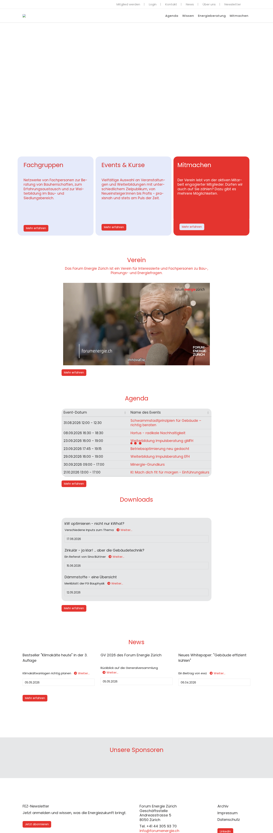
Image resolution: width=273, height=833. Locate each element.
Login (152, 4)
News (190, 4)
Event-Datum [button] (75, 412)
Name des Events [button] (146, 412)
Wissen (188, 16)
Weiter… (126, 530)
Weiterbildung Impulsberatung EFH (160, 456)
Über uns (209, 4)
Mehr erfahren (36, 228)
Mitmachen (239, 16)
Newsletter (232, 4)
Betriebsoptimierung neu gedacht (160, 448)
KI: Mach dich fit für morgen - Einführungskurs (170, 472)
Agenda (171, 16)
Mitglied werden (128, 4)
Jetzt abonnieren (37, 824)
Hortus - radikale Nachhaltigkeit (158, 433)
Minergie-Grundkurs (148, 464)
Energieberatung (212, 16)
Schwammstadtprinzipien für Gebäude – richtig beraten (166, 423)
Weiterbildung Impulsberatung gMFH (162, 440)
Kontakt (171, 4)
